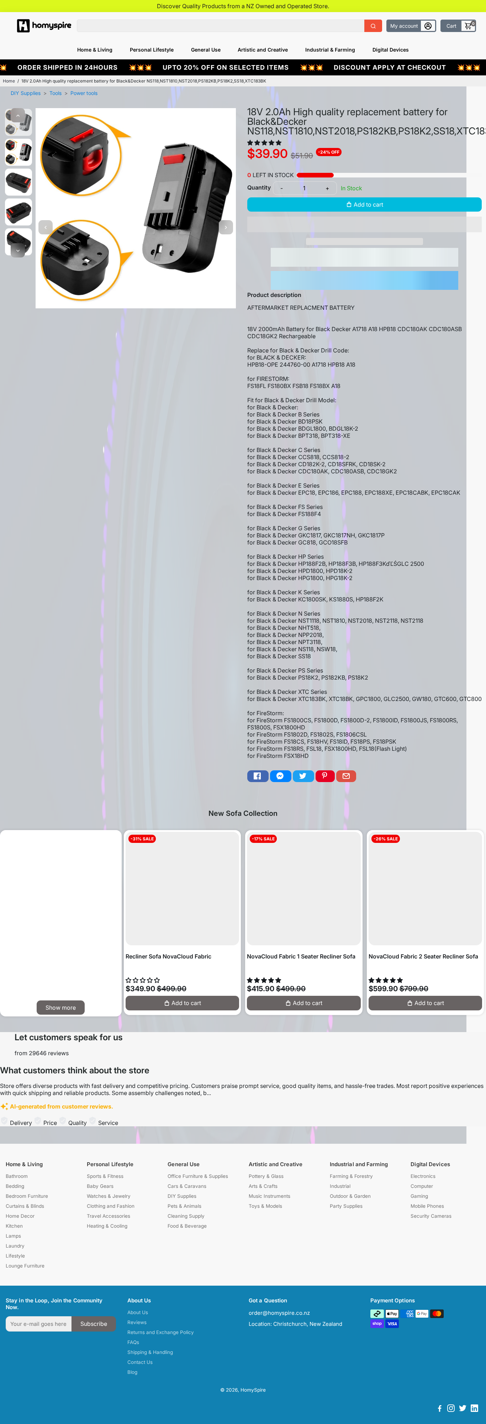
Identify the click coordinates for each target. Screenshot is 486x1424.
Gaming (419, 1196)
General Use (206, 50)
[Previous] (18, 115)
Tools (55, 93)
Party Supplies (346, 1206)
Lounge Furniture (25, 1266)
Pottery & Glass (266, 1176)
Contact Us (140, 1362)
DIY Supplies (26, 93)
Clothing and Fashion (110, 1206)
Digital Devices (391, 50)
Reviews (137, 1322)
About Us (137, 1312)
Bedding (15, 1186)
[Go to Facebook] (258, 776)
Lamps (13, 1236)
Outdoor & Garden (350, 1196)
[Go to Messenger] (280, 776)
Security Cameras (431, 1216)
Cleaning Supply (186, 1216)
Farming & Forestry (351, 1176)
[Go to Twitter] (303, 776)
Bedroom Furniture (27, 1196)
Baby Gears (100, 1186)
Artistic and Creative (263, 50)
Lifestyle (15, 1256)
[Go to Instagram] (451, 1409)
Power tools (83, 93)
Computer (422, 1186)
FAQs (133, 1342)
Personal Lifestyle (152, 50)
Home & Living (94, 50)
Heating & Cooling (107, 1226)
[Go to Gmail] (346, 776)
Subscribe (93, 1323)
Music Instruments (269, 1196)
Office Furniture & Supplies (198, 1176)
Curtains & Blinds (25, 1206)
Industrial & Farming (330, 50)
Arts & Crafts (263, 1186)
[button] (265, 142)
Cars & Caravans (187, 1186)
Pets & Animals (184, 1206)
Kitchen (14, 1226)
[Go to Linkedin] (474, 1409)
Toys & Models (265, 1206)
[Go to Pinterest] (325, 776)
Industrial (340, 1186)
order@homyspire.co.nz (279, 1312)
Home (9, 81)
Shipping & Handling (150, 1352)
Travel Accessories (108, 1216)
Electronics (423, 1176)
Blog (132, 1372)
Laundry (15, 1246)
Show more (61, 1007)
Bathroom (17, 1176)
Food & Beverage (187, 1226)
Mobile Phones (427, 1206)
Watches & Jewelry (109, 1196)
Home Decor (20, 1216)
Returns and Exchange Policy (160, 1332)
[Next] (18, 250)
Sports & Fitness (105, 1176)
